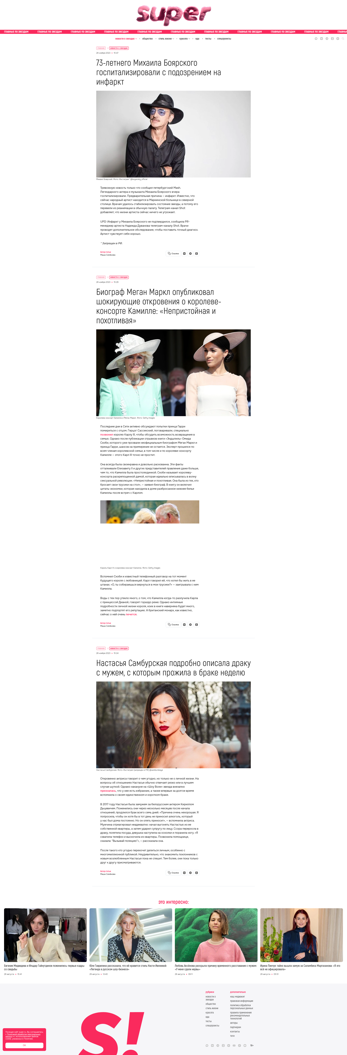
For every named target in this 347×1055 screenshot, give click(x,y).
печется (131, 614)
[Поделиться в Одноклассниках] (196, 253)
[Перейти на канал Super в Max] (316, 38)
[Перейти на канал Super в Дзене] (337, 38)
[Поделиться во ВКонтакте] (184, 253)
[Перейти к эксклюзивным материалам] (173, 32)
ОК (24, 1045)
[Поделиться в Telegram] (190, 253)
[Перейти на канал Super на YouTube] (234, 1045)
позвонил (106, 434)
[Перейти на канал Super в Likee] (245, 1045)
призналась (108, 791)
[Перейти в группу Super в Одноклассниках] (332, 38)
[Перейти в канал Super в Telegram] (327, 38)
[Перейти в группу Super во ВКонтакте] (321, 38)
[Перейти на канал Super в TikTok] (239, 1045)
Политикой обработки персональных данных (22, 1035)
